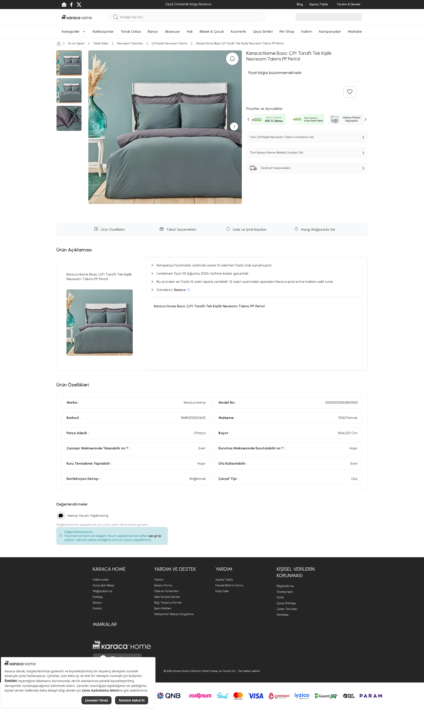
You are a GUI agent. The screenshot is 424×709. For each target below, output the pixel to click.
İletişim (97, 602)
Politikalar (283, 615)
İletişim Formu (163, 585)
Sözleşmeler (285, 592)
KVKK (280, 597)
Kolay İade (222, 591)
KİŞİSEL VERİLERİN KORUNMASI (296, 572)
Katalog (98, 597)
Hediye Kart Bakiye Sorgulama (173, 614)
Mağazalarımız (102, 591)
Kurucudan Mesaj (103, 585)
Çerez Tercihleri (287, 609)
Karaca (97, 608)
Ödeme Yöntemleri (166, 591)
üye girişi (154, 536)
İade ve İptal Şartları (167, 597)
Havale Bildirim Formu (229, 585)
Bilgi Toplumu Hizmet (168, 602)
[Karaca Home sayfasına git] (122, 645)
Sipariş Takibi (224, 580)
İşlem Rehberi (163, 608)
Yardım (159, 580)
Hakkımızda (100, 580)
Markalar (105, 624)
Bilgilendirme (285, 586)
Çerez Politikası (286, 603)
